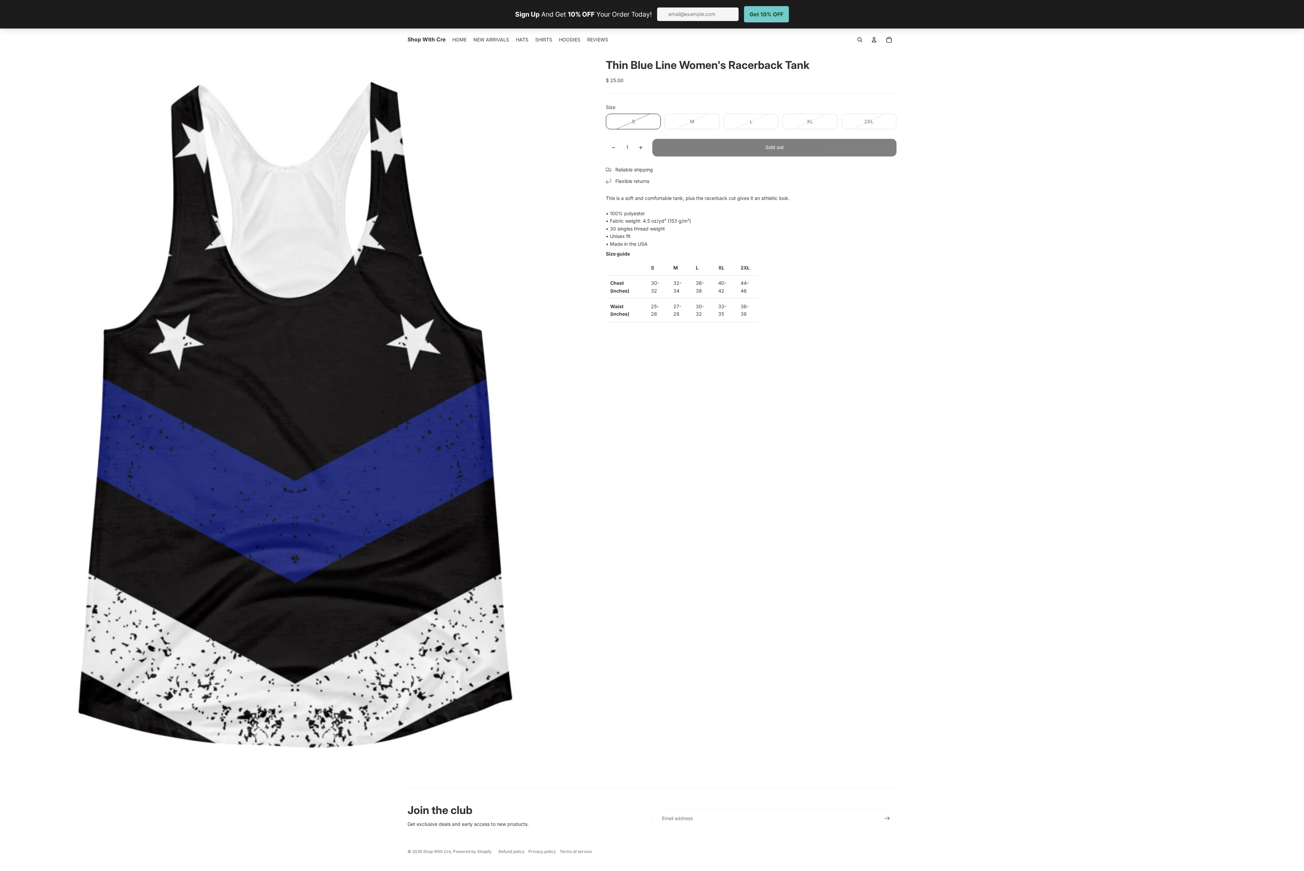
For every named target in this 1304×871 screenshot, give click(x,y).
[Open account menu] (874, 39)
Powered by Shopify (472, 851)
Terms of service (576, 851)
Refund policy (512, 851)
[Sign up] (887, 818)
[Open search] (859, 39)
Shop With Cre (437, 851)
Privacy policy (542, 851)
